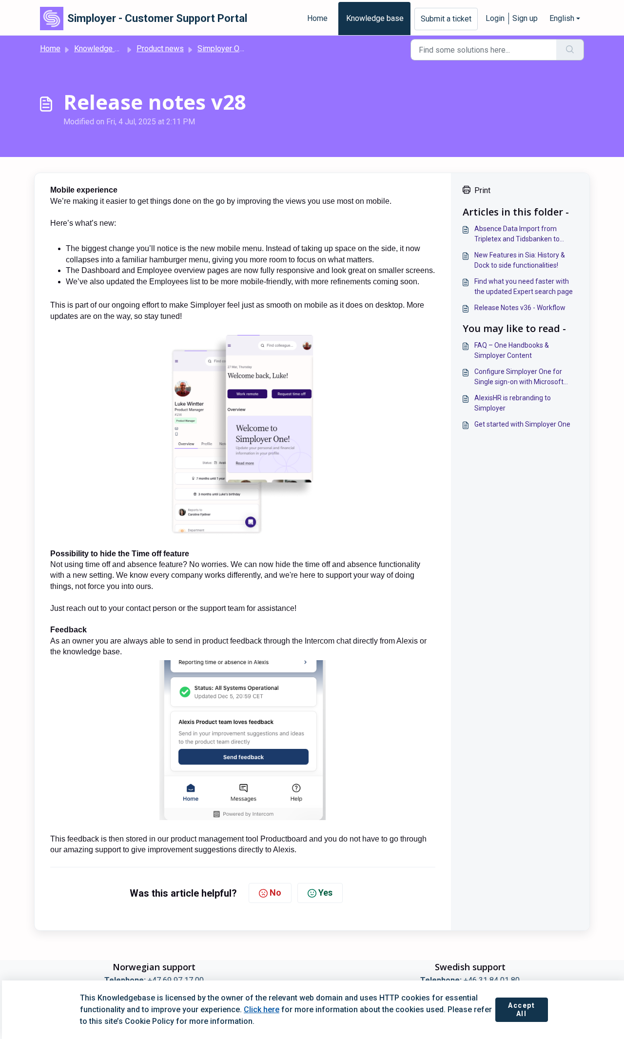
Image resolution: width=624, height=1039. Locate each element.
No (275, 892)
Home (317, 18)
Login (495, 18)
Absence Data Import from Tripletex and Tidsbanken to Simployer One (517, 234)
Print (482, 190)
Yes (325, 892)
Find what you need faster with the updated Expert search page (523, 286)
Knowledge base (375, 18)
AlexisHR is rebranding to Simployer (512, 403)
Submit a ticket (446, 18)
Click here (261, 1009)
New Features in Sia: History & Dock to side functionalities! (519, 260)
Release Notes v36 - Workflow (520, 308)
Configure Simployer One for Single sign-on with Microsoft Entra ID (519, 377)
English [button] (561, 18)
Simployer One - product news (249, 48)
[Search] (570, 49)
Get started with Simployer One (522, 424)
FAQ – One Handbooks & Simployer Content (511, 350)
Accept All (521, 1009)
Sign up (525, 18)
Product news (160, 48)
